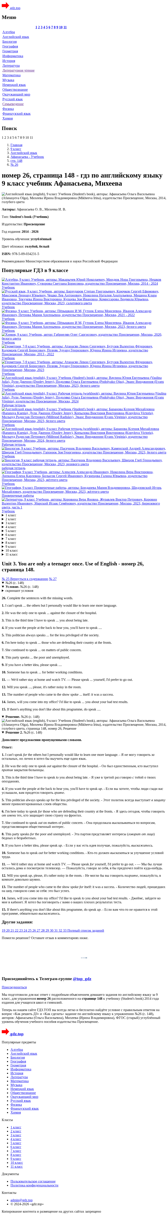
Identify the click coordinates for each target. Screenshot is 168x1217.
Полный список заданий (85, 930)
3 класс (10, 523)
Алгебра (8, 32)
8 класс (10, 542)
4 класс (10, 527)
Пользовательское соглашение (33, 1181)
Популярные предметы (19, 1042)
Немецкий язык (14, 85)
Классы (7, 1120)
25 (30, 930)
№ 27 (53, 579)
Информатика (12, 56)
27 (39, 930)
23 (21, 930)
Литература (11, 65)
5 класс (10, 531)
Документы (10, 1174)
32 (61, 930)
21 (12, 930)
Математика (11, 75)
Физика (8, 109)
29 (48, 930)
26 (34, 930)
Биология (9, 41)
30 (52, 930)
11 (65, 27)
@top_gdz (82, 978)
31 (56, 930)
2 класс (10, 519)
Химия (7, 118)
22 (17, 930)
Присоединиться (14, 987)
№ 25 (6, 579)
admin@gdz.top (21, 1200)
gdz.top (14, 8)
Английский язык (15, 37)
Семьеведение (13, 104)
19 (4, 930)
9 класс (10, 546)
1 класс (10, 515)
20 (8, 930)
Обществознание (15, 89)
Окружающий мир (16, 94)
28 (43, 930)
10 (61, 27)
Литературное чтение (18, 70)
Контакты (9, 1193)
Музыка (8, 80)
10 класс (11, 550)
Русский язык (12, 99)
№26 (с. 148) (14, 583)
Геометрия (10, 51)
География (10, 46)
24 (26, 930)
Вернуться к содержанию (29, 579)
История (8, 61)
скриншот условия (19, 590)
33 (65, 930)
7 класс (10, 539)
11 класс (11, 554)
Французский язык (16, 113)
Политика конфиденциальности (34, 1185)
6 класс (10, 535)
